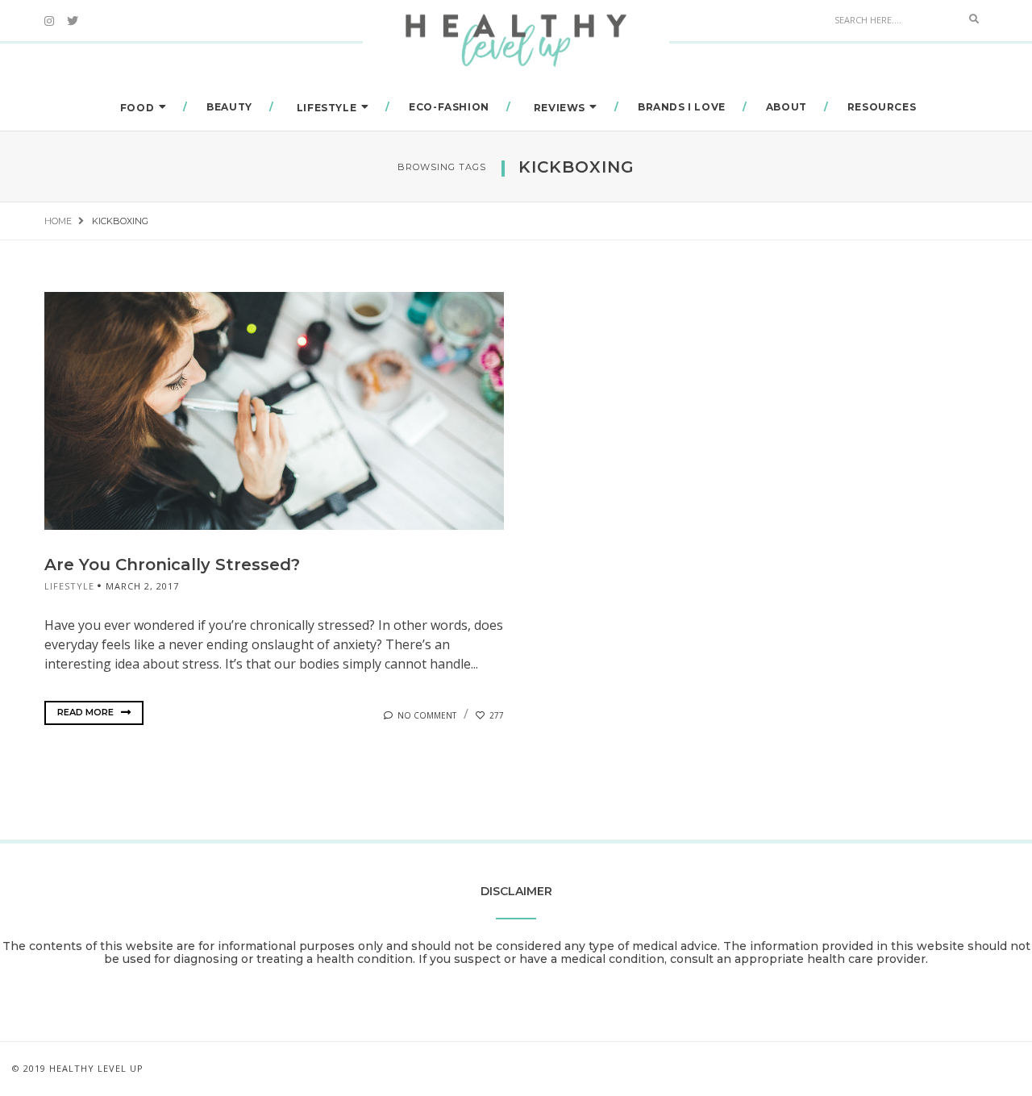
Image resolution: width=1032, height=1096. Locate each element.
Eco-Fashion (449, 107)
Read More (86, 712)
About (786, 107)
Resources (881, 107)
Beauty (229, 107)
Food (137, 108)
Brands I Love (682, 107)
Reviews (559, 108)
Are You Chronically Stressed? (172, 564)
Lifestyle (326, 108)
